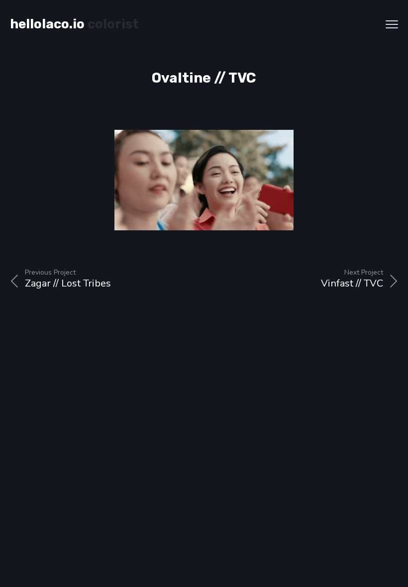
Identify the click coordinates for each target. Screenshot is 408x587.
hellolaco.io (47, 24)
